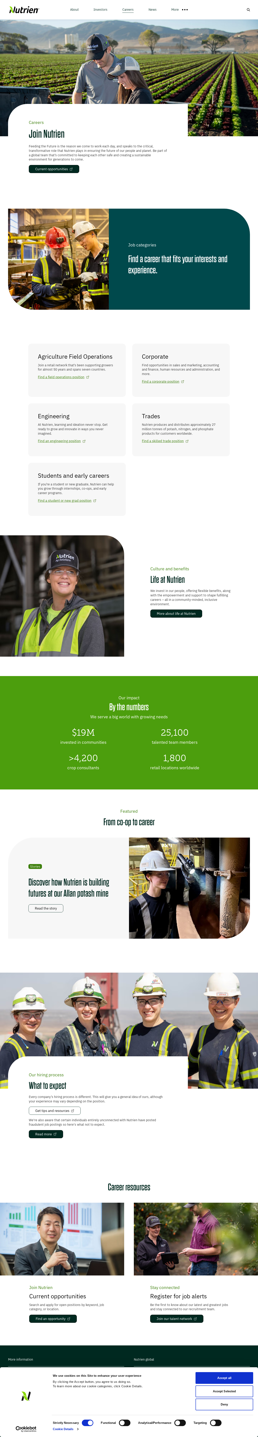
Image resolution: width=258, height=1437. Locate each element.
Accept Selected (224, 1391)
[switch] (124, 1423)
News (153, 9)
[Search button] (248, 9)
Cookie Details (63, 1429)
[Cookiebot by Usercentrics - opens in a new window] (26, 1429)
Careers (128, 9)
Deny (224, 1404)
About (74, 9)
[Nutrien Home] (24, 9)
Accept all (224, 1378)
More (175, 9)
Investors (100, 9)
